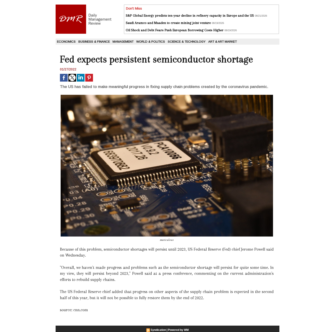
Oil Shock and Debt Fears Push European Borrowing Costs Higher (175, 30)
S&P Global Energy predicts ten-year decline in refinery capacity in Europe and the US (190, 15)
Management (123, 41)
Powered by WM (178, 330)
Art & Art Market (222, 41)
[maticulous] (167, 96)
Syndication (158, 330)
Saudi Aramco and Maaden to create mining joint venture (168, 23)
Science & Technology (187, 41)
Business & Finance (94, 41)
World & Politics (150, 41)
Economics (66, 41)
